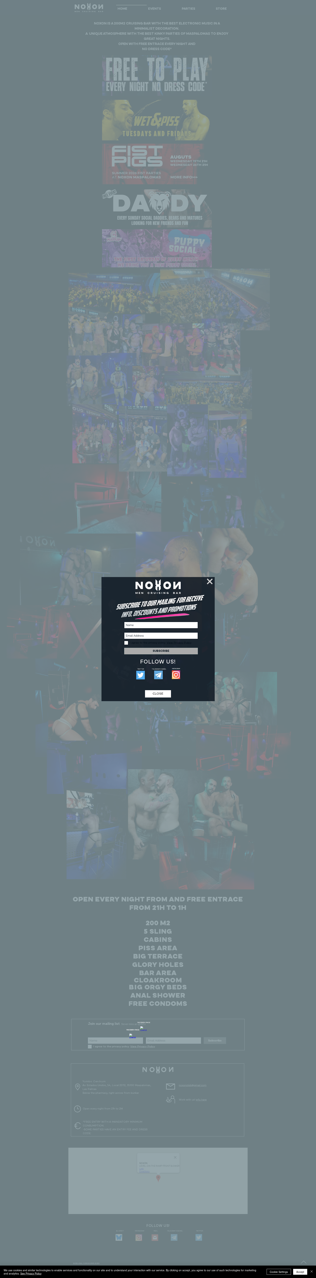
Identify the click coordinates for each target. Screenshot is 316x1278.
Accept (300, 1272)
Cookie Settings (279, 1272)
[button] (210, 581)
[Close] (311, 1271)
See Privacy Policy (31, 1273)
